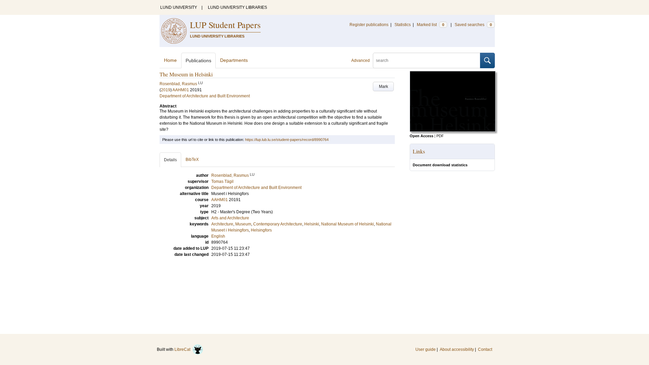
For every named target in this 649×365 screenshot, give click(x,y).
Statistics (402, 24)
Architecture (222, 224)
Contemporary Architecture (277, 224)
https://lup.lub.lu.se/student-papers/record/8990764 (287, 140)
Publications (198, 60)
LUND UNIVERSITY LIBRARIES (237, 7)
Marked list (430, 24)
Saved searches (473, 24)
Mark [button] (383, 86)
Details (170, 159)
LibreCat (183, 349)
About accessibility (457, 349)
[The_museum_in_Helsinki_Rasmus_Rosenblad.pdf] (453, 130)
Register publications (369, 24)
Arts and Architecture (230, 218)
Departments (234, 60)
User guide (425, 349)
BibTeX (192, 159)
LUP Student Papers (225, 24)
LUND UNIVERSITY (178, 7)
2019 (165, 90)
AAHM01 (180, 90)
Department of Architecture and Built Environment (205, 96)
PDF (440, 136)
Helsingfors (261, 230)
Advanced (360, 60)
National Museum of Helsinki (347, 224)
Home (170, 60)
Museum (243, 224)
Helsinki (311, 224)
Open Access (421, 136)
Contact (485, 349)
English (218, 236)
